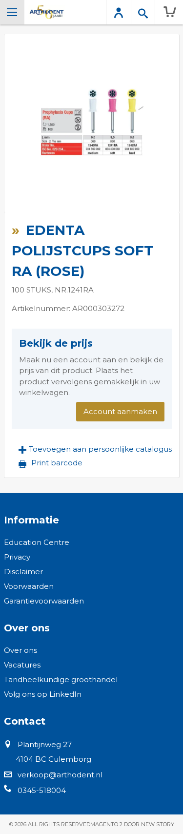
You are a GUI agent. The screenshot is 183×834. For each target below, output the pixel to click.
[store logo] (46, 12)
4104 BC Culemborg (53, 759)
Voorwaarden (29, 586)
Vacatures (22, 664)
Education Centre (36, 542)
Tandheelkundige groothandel (61, 679)
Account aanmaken (120, 411)
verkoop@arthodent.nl (60, 774)
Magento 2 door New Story (132, 824)
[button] (95, 449)
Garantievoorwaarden (44, 600)
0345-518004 (42, 790)
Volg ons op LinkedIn (42, 694)
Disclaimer (23, 571)
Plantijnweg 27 (45, 744)
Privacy (17, 557)
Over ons (20, 650)
